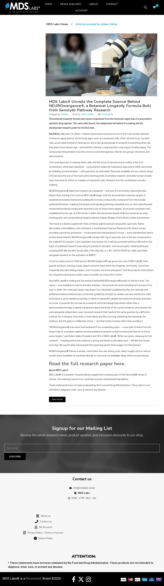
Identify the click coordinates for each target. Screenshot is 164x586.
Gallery (65, 114)
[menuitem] (48, 4)
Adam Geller (87, 114)
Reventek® (34, 578)
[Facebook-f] (74, 579)
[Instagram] (88, 579)
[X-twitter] (81, 579)
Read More (57, 399)
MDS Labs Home (57, 24)
